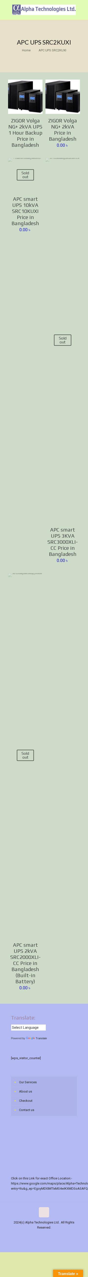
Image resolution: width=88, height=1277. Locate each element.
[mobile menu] (81, 10)
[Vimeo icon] (36, 1235)
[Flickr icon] (46, 1235)
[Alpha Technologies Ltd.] (44, 9)
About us (25, 1091)
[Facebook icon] (26, 1235)
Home (26, 50)
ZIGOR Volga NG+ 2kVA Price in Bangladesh (62, 130)
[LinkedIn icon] (52, 1235)
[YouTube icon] (41, 1235)
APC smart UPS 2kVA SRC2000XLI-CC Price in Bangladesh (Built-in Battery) (25, 963)
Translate (41, 1038)
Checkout (26, 1100)
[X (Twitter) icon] (31, 1235)
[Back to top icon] (44, 1212)
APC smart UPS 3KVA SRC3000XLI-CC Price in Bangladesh (62, 542)
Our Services (28, 1082)
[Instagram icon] (62, 1235)
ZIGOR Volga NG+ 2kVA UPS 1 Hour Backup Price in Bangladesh (25, 133)
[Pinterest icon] (57, 1235)
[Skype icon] (21, 1235)
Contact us (26, 1110)
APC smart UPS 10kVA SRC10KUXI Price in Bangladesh (25, 211)
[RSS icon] (67, 1235)
